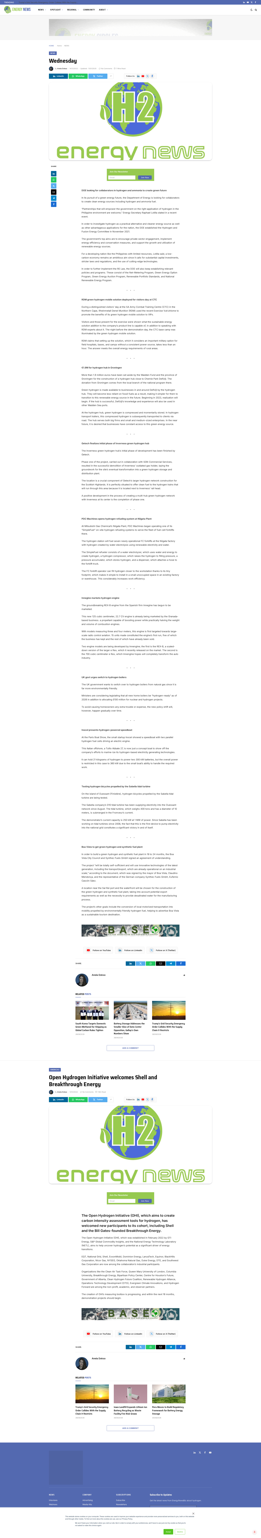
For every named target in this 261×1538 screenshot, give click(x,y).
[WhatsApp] (53, 179)
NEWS (41, 9)
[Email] (53, 192)
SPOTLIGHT (55, 9)
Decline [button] (180, 1532)
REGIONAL (72, 9)
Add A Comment (130, 1048)
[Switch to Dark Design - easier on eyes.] (251, 10)
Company (87, 1464)
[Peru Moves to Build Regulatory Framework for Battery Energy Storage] (169, 1394)
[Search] (255, 10)
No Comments (106, 68)
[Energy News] (17, 10)
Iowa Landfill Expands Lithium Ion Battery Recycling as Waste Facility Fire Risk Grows (130, 1410)
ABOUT (102, 9)
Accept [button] (168, 1532)
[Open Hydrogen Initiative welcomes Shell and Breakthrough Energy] (130, 1145)
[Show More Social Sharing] (111, 76)
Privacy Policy (199, 1485)
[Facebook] (53, 204)
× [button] (193, 1512)
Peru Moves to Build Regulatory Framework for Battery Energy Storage (168, 1410)
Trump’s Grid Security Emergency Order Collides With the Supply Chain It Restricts (168, 1027)
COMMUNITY (89, 9)
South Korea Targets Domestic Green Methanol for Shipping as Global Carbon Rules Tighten (91, 1027)
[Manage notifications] (254, 1532)
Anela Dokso (62, 68)
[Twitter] (53, 185)
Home (59, 46)
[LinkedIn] (53, 173)
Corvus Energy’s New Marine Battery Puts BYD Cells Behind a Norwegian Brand (49, 2)
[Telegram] (53, 198)
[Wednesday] (130, 121)
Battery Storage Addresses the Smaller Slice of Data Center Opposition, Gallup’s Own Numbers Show (129, 1028)
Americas (54, 1070)
